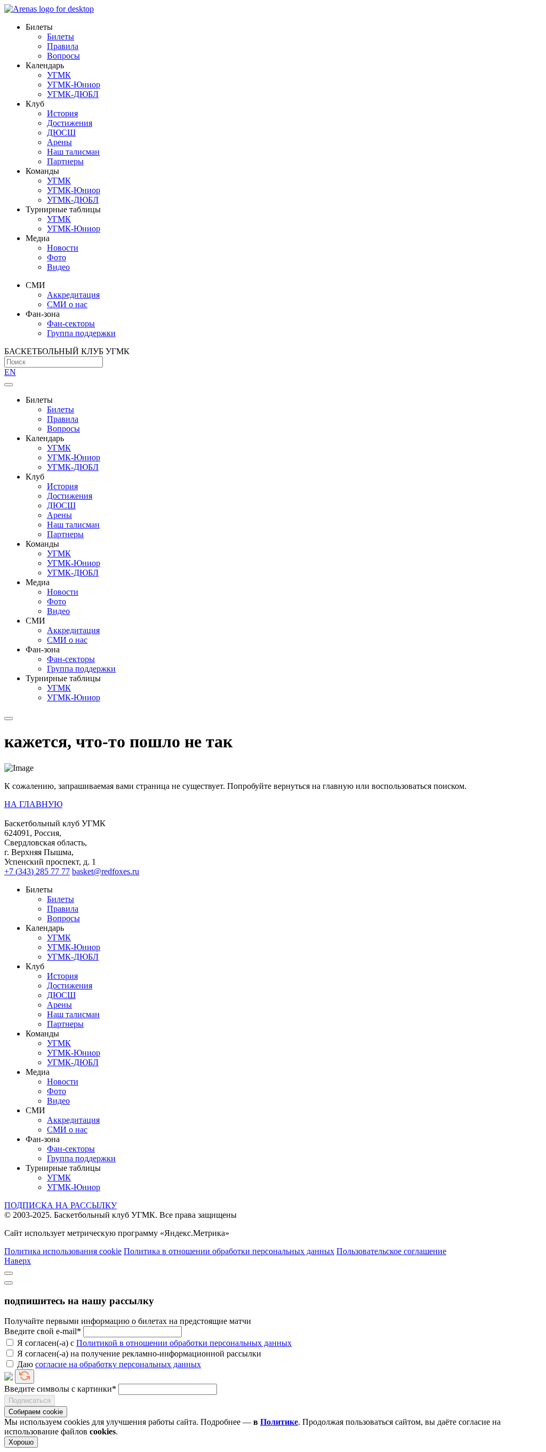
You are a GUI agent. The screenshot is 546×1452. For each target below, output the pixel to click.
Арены (59, 142)
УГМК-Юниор (73, 84)
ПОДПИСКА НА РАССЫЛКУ (60, 1205)
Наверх (17, 1260)
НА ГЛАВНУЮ (33, 804)
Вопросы (63, 55)
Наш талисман (73, 151)
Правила (62, 46)
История (62, 113)
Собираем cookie (36, 1412)
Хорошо (21, 1442)
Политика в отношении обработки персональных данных (229, 1251)
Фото (56, 257)
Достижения (69, 122)
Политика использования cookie (63, 1251)
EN (10, 372)
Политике (279, 1421)
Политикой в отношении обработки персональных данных (184, 1342)
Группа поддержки (81, 333)
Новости (62, 247)
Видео (58, 267)
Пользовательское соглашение (391, 1251)
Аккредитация (73, 294)
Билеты (60, 36)
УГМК (59, 74)
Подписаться (30, 1401)
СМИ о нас (67, 304)
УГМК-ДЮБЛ (73, 94)
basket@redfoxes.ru (105, 871)
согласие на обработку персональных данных (118, 1364)
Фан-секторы (71, 323)
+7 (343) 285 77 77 (37, 871)
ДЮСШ (61, 132)
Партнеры (65, 161)
